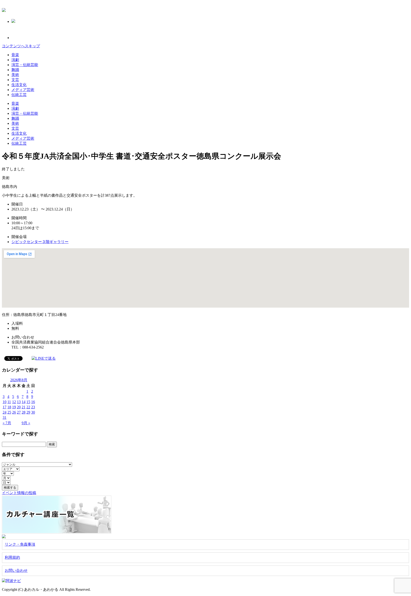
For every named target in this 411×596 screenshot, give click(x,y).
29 (28, 412)
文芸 (15, 80)
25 (9, 412)
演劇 (15, 60)
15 (28, 402)
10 (4, 402)
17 (4, 407)
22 (28, 407)
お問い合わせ (16, 570)
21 (23, 407)
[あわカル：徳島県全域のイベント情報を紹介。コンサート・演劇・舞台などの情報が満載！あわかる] (4, 9)
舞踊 (15, 70)
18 (9, 407)
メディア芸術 (22, 90)
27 (19, 412)
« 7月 (7, 423)
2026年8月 (18, 380)
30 (33, 412)
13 (19, 402)
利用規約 (12, 557)
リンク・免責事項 (20, 544)
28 (23, 412)
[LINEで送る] (44, 358)
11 (9, 402)
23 (33, 407)
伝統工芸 (19, 95)
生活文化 (19, 85)
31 (4, 417)
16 (33, 402)
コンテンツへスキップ (21, 46)
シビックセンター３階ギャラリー (39, 242)
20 (19, 407)
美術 (15, 75)
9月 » (26, 423)
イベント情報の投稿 (19, 493)
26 (14, 412)
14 (23, 402)
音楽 (15, 55)
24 (4, 412)
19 (14, 407)
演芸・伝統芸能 (24, 65)
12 (14, 402)
